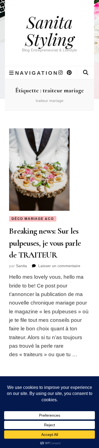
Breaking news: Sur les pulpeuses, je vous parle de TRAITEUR (45, 243)
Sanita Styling (49, 30)
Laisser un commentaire (59, 266)
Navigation (36, 73)
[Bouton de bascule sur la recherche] (85, 72)
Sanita (21, 266)
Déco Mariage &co (33, 219)
